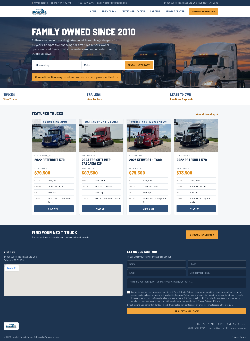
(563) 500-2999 (86, 2)
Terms (217, 301)
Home (93, 11)
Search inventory (139, 65)
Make (87, 65)
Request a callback (187, 311)
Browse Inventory (203, 11)
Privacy (235, 337)
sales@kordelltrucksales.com (112, 2)
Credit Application (133, 11)
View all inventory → (207, 114)
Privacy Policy (204, 301)
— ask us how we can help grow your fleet (76, 77)
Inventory (109, 11)
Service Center (175, 11)
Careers (155, 11)
